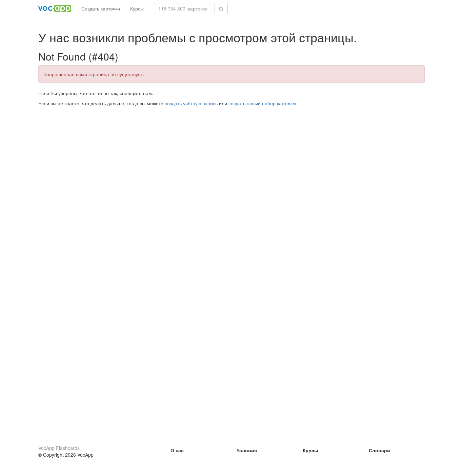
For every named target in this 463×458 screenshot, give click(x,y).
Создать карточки (100, 8)
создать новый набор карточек (262, 103)
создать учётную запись (191, 103)
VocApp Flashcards (59, 447)
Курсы (137, 8)
